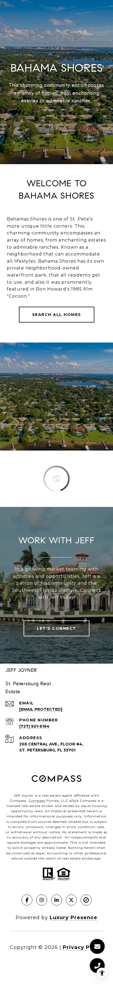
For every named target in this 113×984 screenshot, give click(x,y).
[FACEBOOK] (26, 900)
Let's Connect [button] (56, 628)
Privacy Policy (83, 947)
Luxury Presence (73, 918)
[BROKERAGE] (86, 900)
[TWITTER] (71, 900)
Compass (37, 801)
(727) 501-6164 (34, 726)
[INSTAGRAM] (41, 900)
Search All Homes (56, 314)
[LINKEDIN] (56, 900)
